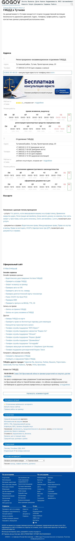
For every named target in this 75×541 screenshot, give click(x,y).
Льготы (24, 1)
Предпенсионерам (8, 496)
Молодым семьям (8, 487)
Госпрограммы (52, 493)
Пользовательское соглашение (53, 537)
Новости (24, 4)
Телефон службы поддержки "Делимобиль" (23, 340)
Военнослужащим (24, 500)
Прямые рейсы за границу (14, 409)
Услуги (31, 4)
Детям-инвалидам (8, 491)
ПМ (11, 424)
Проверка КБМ (11, 300)
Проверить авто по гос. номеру (18, 291)
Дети (37, 1)
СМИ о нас (36, 518)
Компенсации (41, 484)
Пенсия (7, 448)
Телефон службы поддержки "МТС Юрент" (22, 328)
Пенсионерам (6, 493)
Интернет (51, 496)
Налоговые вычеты (54, 484)
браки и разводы (19, 431)
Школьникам (6, 498)
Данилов (38, 362)
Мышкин (52, 362)
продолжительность (30, 429)
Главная (5, 8)
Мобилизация (41, 477)
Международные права (48, 225)
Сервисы (47, 4)
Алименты (40, 489)
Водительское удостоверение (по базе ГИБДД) (24, 278)
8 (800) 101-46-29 (10, 73)
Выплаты (31, 1)
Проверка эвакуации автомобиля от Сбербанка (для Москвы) (29, 347)
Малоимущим (6, 480)
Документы (38, 4)
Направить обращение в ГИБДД (18, 356)
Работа (53, 4)
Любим (45, 362)
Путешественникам (24, 486)
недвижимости (18, 434)
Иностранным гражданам (26, 502)
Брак (38, 491)
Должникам (22, 495)
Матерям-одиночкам (9, 482)
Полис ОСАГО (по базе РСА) (16, 297)
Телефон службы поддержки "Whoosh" (21, 334)
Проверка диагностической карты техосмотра (24, 294)
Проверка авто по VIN (14, 288)
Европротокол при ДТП (41, 228)
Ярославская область (16, 8)
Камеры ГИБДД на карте (15, 319)
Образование (52, 487)
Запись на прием (7, 516)
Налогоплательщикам (25, 484)
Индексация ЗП (10, 451)
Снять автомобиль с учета (47, 219)
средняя (19, 421)
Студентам (5, 500)
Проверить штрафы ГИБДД (16, 281)
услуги (5, 221)
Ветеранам (22, 498)
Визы (49, 480)
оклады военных (23, 451)
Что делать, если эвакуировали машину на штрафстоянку (33, 213)
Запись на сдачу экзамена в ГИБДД (20, 312)
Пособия (13, 448)
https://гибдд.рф (11, 268)
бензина (28, 434)
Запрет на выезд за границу (17, 284)
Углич (34, 365)
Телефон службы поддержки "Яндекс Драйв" (23, 337)
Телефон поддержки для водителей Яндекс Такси (25, 350)
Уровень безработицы (24, 426)
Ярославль (42, 365)
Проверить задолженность (11, 511)
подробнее (39, 103)
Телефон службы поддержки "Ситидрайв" (22, 343)
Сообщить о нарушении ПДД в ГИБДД (20, 359)
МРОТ (6, 424)
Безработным (22, 493)
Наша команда (37, 515)
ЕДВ (19, 448)
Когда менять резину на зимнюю (49, 216)
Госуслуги (40, 498)
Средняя (7, 419)
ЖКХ (59, 1)
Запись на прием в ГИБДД (16, 309)
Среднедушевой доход (21, 424)
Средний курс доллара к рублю (15, 438)
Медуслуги (51, 482)
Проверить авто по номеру (11, 509)
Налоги (42, 1)
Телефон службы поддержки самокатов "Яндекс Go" (26, 331)
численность (17, 429)
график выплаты (22, 464)
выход (12, 464)
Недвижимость (51, 1)
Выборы (50, 477)
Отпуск (50, 489)
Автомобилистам (68, 1)
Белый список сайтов (12, 407)
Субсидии (51, 491)
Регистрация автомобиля (26, 216)
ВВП (14, 426)
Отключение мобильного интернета (19, 404)
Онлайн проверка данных (10, 518)
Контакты (36, 520)
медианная (16, 419)
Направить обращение (9, 520)
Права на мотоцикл (18, 228)
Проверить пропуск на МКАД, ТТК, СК (20, 303)
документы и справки (11, 231)
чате (52, 73)
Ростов (15, 365)
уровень (43, 429)
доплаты (32, 464)
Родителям (6, 477)
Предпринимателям (24, 488)
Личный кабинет (7, 514)
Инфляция (7, 426)
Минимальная (9, 421)
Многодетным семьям (9, 484)
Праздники (40, 500)
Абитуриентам (7, 503)
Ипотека (40, 493)
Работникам (22, 491)
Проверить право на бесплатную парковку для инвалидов (28, 322)
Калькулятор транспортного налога (19, 325)
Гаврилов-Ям (29, 362)
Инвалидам (5, 489)
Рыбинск (22, 365)
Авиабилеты (52, 498)
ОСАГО (29, 228)
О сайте (35, 509)
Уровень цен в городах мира (15, 436)
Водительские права (30, 225)
